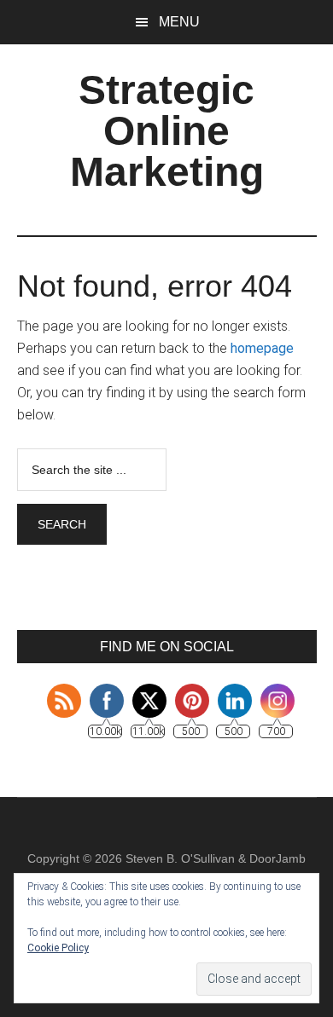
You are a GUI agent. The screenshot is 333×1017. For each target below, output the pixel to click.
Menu (179, 21)
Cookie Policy (58, 948)
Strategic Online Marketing (167, 130)
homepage (262, 348)
